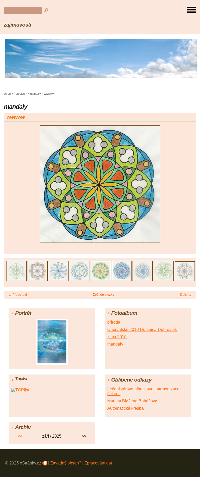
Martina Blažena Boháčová (132, 401)
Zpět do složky (103, 295)
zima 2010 (117, 337)
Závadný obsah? (65, 463)
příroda (113, 322)
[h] (101, 279)
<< (19, 436)
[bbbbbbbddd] (143, 279)
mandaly (36, 93)
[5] (38, 279)
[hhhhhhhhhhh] (122, 279)
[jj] (185, 279)
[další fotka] (187, 186)
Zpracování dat (98, 463)
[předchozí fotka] (12, 186)
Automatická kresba (125, 408)
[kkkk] (17, 279)
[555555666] (59, 279)
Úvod (7, 93)
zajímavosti (17, 25)
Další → (185, 295)
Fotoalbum (20, 93)
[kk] (164, 279)
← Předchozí (18, 295)
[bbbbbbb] (80, 279)
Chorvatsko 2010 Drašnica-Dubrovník (142, 329)
